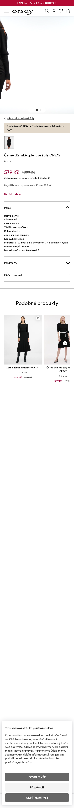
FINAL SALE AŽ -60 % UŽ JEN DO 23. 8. (37, 3)
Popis (7, 207)
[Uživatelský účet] (54, 11)
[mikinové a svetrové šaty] (5, 118)
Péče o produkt (13, 275)
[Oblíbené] (61, 11)
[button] (37, 110)
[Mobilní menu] (6, 11)
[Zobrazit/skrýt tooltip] (53, 178)
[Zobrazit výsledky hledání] (47, 11)
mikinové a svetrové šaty (20, 118)
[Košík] (68, 11)
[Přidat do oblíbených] (38, 318)
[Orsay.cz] (23, 11)
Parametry (10, 262)
